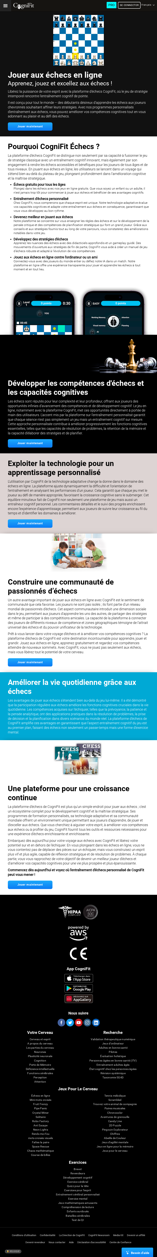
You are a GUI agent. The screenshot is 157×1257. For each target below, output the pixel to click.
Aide (71, 1242)
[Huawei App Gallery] (78, 998)
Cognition (40, 1060)
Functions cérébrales (40, 1073)
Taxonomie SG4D (112, 1077)
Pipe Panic (40, 1108)
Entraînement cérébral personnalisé (78, 1194)
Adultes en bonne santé (113, 1047)
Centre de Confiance (120, 1242)
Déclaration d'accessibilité (91, 1242)
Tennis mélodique (115, 1095)
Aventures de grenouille (115, 1116)
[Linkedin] (96, 1022)
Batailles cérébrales (78, 1215)
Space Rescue (40, 1146)
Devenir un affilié (136, 1235)
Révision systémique (113, 1073)
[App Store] (78, 978)
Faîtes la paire (40, 1142)
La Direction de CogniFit (72, 1235)
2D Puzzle (115, 1125)
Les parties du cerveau (40, 1047)
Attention (40, 1081)
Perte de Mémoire (40, 1064)
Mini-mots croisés (41, 1099)
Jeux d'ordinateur (113, 1043)
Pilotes (113, 1051)
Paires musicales (115, 1108)
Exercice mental (77, 1198)
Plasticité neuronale (40, 1056)
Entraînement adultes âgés (113, 1064)
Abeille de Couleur (115, 1138)
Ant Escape (40, 1125)
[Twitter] (70, 1022)
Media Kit (118, 1235)
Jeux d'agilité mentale (115, 1142)
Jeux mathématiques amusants (77, 1202)
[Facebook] (61, 1022)
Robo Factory (40, 1121)
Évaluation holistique (113, 1056)
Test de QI (78, 1220)
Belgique (14, 1251)
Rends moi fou (41, 1133)
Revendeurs (77, 1173)
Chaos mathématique (40, 1150)
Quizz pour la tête (78, 1186)
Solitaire (41, 1116)
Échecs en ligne (40, 1095)
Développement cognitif (77, 1177)
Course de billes (40, 1154)
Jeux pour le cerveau (115, 1150)
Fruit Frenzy (40, 1104)
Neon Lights (40, 1129)
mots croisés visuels (40, 1138)
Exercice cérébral (77, 1181)
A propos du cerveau (40, 1043)
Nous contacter (57, 1242)
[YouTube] (78, 1022)
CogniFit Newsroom (99, 1235)
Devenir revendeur (35, 1242)
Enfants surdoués (78, 1211)
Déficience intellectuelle (40, 1069)
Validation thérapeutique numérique (113, 1039)
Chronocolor (115, 1112)
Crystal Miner (40, 1112)
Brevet (78, 1169)
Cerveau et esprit (40, 1039)
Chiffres (115, 1133)
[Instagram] (87, 1022)
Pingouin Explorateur (115, 1129)
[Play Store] (78, 988)
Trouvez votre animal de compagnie (115, 1104)
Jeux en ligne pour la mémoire (115, 1146)
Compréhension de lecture (78, 1207)
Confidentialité (47, 1235)
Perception (40, 1077)
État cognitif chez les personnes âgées (113, 1069)
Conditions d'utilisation (24, 1235)
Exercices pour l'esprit (77, 1190)
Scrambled (115, 1099)
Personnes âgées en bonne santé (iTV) (113, 1060)
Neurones (40, 1051)
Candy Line (115, 1121)
